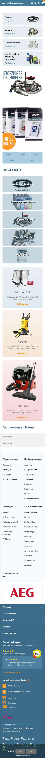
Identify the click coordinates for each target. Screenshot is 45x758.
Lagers (9, 32)
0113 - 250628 (36, 4)
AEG (33, 161)
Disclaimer (30, 728)
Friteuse (27, 536)
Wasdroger (6, 470)
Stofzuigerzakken (9, 527)
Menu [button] (3, 3)
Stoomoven (28, 489)
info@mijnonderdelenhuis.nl (19, 692)
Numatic (5, 512)
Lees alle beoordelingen (11, 672)
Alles (9, 155)
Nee (31, 751)
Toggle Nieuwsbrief (22, 620)
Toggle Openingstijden (22, 634)
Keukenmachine (30, 512)
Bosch (22, 155)
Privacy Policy (17, 728)
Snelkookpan (29, 541)
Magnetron (28, 484)
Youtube (11, 707)
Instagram (12, 703)
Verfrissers (6, 539)
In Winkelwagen (18, 496)
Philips (12, 161)
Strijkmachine (29, 560)
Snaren (9, 19)
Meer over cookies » (23, 755)
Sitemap (5, 728)
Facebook (12, 698)
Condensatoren (12, 44)
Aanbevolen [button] (7, 436)
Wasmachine (7, 465)
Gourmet (27, 565)
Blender (27, 517)
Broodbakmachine (31, 527)
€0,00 (42, 3)
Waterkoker (28, 556)
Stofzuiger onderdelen (11, 522)
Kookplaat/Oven (30, 470)
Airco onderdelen (31, 551)
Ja (20, 751)
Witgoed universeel (9, 479)
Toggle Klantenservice (22, 614)
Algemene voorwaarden (11, 731)
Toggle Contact (22, 627)
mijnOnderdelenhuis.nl (15, 3)
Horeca (27, 494)
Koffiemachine (30, 522)
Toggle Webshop (22, 607)
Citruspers (28, 546)
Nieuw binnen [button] (7, 443)
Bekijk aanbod (22, 304)
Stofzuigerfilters (8, 517)
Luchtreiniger (29, 532)
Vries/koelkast (30, 474)
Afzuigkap (28, 465)
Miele (36, 155)
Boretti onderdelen (31, 499)
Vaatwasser (28, 479)
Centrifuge (6, 474)
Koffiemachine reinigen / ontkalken (12, 58)
